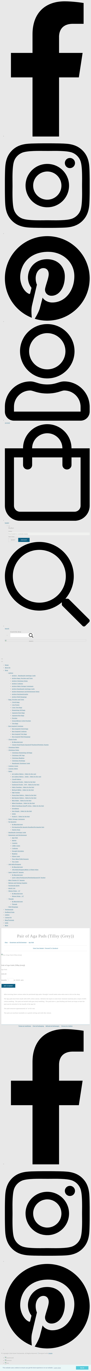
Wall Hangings (13, 907)
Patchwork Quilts (13, 885)
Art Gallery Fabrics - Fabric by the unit (24, 774)
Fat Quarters (12, 822)
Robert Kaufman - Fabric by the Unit (23, 803)
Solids (14, 814)
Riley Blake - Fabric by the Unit (21, 800)
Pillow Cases (16, 856)
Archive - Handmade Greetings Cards (24, 676)
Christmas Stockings (18, 761)
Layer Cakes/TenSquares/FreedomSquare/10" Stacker (28, 878)
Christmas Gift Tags (18, 755)
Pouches (14, 718)
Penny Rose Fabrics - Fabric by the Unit (24, 795)
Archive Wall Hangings (19, 697)
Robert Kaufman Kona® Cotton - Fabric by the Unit (28, 806)
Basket (13, 540)
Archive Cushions (17, 683)
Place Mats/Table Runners (20, 859)
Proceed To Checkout (51, 948)
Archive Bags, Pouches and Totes (22, 678)
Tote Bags (15, 723)
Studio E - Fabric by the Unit (21, 816)
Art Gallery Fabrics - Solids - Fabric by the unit (26, 777)
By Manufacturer (17, 742)
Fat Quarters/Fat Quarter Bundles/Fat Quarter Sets (28, 827)
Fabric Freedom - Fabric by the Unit (23, 787)
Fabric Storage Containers (16, 819)
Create (50, 1353)
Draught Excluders (18, 851)
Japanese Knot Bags (18, 713)
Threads (11, 899)
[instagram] (47, 233)
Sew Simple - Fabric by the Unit (22, 811)
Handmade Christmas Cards (21, 763)
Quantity (4, 980)
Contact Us (8, 917)
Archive (10, 673)
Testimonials (9, 909)
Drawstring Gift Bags (18, 710)
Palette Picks (16, 830)
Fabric (10, 771)
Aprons (14, 840)
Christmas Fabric (13, 747)
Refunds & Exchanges (53, 1026)
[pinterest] (47, 321)
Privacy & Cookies (67, 1026)
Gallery (7, 915)
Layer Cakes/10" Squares (16, 872)
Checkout (24, 540)
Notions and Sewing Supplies (17, 883)
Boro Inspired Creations (15, 726)
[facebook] (47, 136)
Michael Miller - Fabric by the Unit (23, 790)
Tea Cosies (15, 862)
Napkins (14, 854)
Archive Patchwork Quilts (20, 694)
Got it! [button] (82, 1368)
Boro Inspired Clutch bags (20, 729)
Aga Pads (15, 838)
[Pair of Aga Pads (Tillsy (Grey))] (4, 960)
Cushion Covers (13, 766)
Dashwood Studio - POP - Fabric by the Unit (25, 784)
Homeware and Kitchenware (17, 835)
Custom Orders (13, 769)
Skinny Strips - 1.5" (14, 891)
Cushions (15, 848)
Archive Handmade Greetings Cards (23, 689)
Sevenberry (15, 808)
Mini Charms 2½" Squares (16, 880)
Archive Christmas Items (20, 681)
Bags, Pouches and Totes (16, 699)
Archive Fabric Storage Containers (22, 686)
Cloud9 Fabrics (16, 779)
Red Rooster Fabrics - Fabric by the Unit (24, 798)
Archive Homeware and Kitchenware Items (25, 691)
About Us (7, 668)
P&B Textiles (16, 792)
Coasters (14, 843)
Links (6, 923)
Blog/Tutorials (9, 920)
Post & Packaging (38, 1026)
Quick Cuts (11, 888)
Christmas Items (13, 750)
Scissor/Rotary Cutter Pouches (21, 721)
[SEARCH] (31, 635)
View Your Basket (38, 948)
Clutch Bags (16, 702)
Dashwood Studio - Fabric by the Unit (23, 782)
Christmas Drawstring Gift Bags (22, 753)
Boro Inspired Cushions (19, 731)
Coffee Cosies (16, 846)
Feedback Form (9, 912)
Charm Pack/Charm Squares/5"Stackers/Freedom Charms (30, 745)
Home (7, 665)
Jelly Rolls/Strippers (14, 864)
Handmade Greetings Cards (17, 832)
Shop (6, 670)
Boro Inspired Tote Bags (19, 734)
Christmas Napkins (18, 758)
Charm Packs (12, 739)
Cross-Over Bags (17, 707)
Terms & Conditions (24, 1026)
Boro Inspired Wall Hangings (21, 737)
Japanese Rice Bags (18, 715)
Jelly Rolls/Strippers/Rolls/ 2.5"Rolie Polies (25, 870)
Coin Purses (15, 705)
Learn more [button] (57, 1368)
